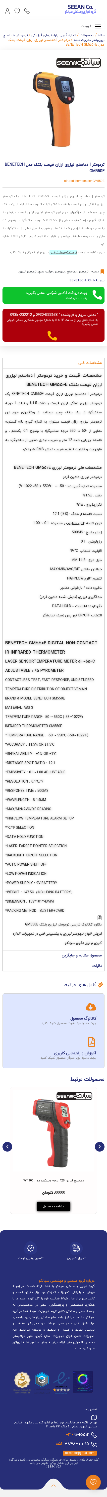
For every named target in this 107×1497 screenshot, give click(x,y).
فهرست (86, 26)
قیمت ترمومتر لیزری (63, 252)
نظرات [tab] (97, 966)
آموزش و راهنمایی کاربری (75, 1053)
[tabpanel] (53, 659)
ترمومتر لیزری (27, 272)
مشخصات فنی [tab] (90, 363)
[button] (7, 1147)
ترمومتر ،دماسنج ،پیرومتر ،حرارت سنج (63, 272)
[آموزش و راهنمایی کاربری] (91, 1042)
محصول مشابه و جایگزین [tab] (82, 955)
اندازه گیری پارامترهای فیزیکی (53, 35)
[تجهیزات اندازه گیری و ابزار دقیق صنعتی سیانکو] (80, 10)
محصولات (87, 35)
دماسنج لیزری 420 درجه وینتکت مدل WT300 (53, 1181)
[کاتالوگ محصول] (91, 1007)
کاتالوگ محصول (83, 1018)
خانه (101, 35)
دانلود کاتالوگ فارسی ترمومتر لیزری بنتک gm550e (63, 924)
